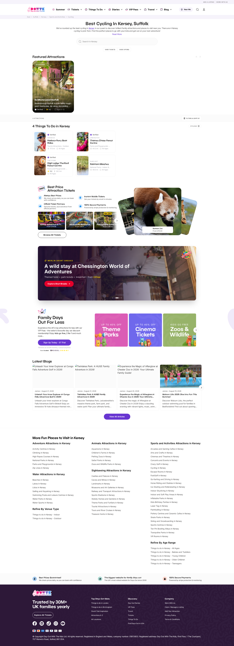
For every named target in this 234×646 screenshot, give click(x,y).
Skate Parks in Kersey (160, 517)
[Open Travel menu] (157, 9)
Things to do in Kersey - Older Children (168, 559)
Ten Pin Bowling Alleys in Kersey (165, 529)
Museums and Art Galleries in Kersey (108, 487)
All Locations (96, 619)
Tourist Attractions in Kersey (104, 506)
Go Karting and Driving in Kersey (165, 479)
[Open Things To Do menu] (105, 9)
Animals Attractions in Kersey (109, 443)
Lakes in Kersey (39, 483)
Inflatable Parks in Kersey (162, 498)
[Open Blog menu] (171, 9)
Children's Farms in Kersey (103, 453)
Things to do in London (99, 603)
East (28, 17)
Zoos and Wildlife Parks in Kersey (106, 464)
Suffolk (35, 17)
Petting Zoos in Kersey (101, 456)
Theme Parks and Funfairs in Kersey (107, 502)
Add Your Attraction (172, 611)
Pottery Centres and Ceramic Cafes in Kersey (171, 513)
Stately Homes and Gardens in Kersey (108, 499)
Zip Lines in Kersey (40, 468)
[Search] (197, 9)
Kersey (44, 17)
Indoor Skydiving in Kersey (162, 491)
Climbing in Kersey (40, 453)
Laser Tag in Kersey (159, 506)
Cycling (71, 17)
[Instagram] (56, 623)
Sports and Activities (57, 17)
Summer (60, 9)
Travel (151, 9)
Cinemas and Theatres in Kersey (165, 456)
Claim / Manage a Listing (174, 607)
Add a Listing (208, 2)
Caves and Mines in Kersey (103, 480)
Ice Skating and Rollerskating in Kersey (168, 487)
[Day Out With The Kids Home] (36, 9)
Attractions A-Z (97, 615)
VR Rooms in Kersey (159, 536)
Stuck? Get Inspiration (99, 611)
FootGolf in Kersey (158, 475)
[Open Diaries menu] (122, 9)
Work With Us (221, 2)
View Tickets (110, 49)
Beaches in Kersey (40, 480)
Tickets (75, 9)
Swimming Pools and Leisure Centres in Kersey (53, 495)
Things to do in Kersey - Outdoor (46, 518)
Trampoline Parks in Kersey (162, 532)
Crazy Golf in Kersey (159, 464)
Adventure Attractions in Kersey (51, 443)
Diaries (116, 9)
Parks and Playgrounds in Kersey (47, 464)
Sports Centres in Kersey (161, 525)
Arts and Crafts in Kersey (162, 453)
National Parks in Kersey (43, 460)
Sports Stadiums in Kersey (103, 495)
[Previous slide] (196, 56)
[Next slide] (200, 56)
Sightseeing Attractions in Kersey (111, 470)
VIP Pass (133, 9)
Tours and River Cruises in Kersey (106, 510)
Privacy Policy (170, 615)
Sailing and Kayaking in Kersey (46, 491)
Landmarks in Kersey (101, 483)
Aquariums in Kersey (101, 449)
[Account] (204, 9)
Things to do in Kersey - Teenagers (166, 563)
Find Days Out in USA (136, 623)
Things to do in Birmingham (101, 607)
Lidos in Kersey (39, 487)
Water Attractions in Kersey (48, 474)
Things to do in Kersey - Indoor (46, 514)
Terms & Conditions (172, 619)
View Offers (124, 49)
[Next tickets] (117, 220)
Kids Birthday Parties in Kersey (164, 502)
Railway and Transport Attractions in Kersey (111, 491)
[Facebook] (34, 623)
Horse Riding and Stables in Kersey (166, 483)
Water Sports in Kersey (42, 502)
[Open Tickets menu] (81, 9)
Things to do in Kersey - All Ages (165, 548)
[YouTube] (63, 623)
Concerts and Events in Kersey (164, 460)
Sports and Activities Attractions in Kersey (176, 443)
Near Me (187, 9)
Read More (117, 34)
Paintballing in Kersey (160, 510)
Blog (166, 9)
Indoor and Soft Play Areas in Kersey (167, 494)
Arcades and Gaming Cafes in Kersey (167, 449)
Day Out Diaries (134, 603)
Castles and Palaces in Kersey (105, 476)
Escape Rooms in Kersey (161, 472)
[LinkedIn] (42, 623)
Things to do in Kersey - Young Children (168, 556)
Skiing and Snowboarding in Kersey (166, 521)
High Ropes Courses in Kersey (45, 456)
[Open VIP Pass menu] (141, 9)
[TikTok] (49, 623)
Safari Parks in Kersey (101, 460)
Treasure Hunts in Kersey (102, 514)
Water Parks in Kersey (42, 499)
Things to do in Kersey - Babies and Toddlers (170, 552)
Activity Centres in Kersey (43, 449)
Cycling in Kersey (158, 468)
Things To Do (96, 9)
